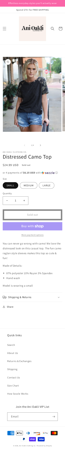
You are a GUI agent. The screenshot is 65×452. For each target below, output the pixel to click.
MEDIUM (29, 185)
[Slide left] (25, 145)
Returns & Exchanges (19, 361)
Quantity (7, 193)
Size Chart (13, 385)
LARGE (47, 185)
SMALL (10, 185)
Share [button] (10, 306)
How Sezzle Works (17, 393)
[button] (4, 29)
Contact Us (13, 377)
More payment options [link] (32, 234)
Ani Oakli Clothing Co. (27, 446)
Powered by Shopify (44, 446)
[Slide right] (40, 145)
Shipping (12, 369)
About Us (12, 353)
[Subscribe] (54, 416)
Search (11, 345)
